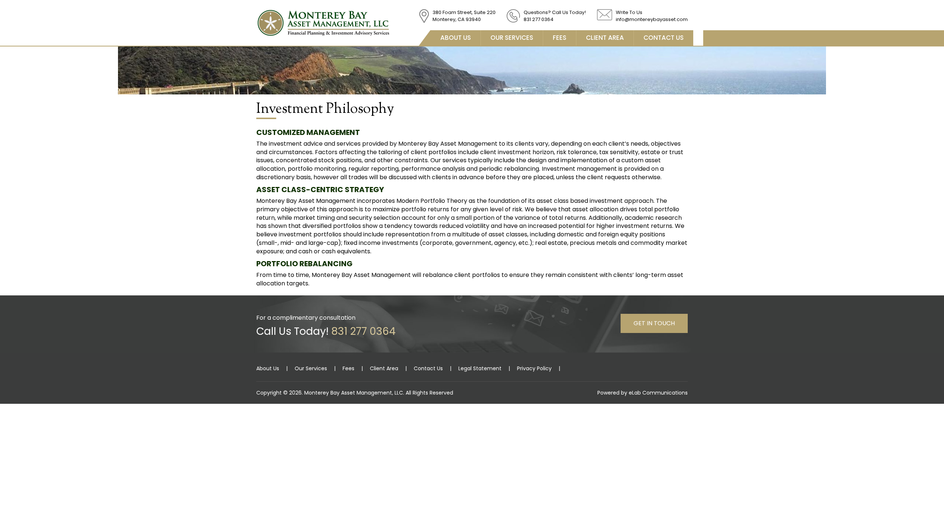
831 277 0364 (538, 19)
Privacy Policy (534, 368)
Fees (559, 37)
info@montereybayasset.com (652, 19)
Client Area (605, 37)
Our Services (511, 37)
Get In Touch (654, 323)
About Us (455, 37)
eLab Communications (658, 392)
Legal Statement (480, 368)
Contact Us (663, 37)
